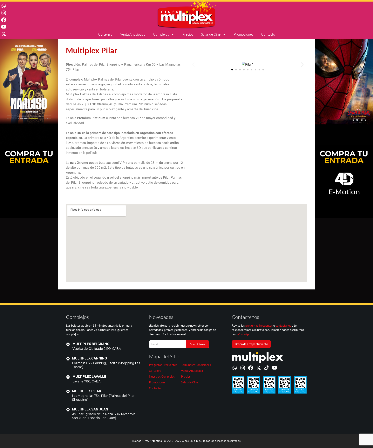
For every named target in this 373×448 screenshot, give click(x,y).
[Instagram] (3, 12)
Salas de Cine (210, 34)
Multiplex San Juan (90, 409)
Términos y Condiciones (196, 364)
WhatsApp (243, 334)
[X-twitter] (3, 33)
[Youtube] (3, 26)
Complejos (161, 34)
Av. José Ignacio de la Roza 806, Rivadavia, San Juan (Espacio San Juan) (104, 416)
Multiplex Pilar (86, 391)
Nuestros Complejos (162, 376)
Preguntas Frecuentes (163, 364)
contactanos (283, 325)
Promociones (243, 34)
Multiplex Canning (89, 358)
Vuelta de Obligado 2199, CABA (96, 349)
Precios (187, 34)
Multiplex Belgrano (90, 344)
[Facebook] (3, 19)
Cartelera (105, 34)
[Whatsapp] (3, 5)
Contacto (268, 34)
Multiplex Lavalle (89, 376)
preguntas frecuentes (259, 325)
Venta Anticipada (132, 34)
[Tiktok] (266, 367)
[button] (193, 65)
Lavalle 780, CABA (86, 381)
